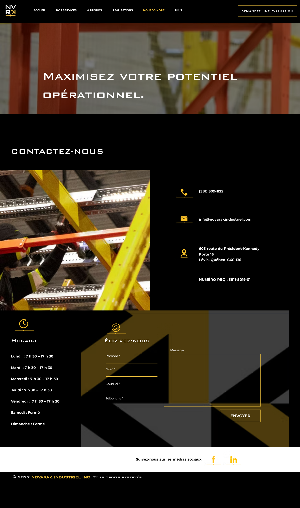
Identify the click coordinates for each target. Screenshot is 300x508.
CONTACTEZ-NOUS (57, 151)
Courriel (112, 383)
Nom (110, 369)
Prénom (112, 355)
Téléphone (113, 398)
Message (177, 350)
